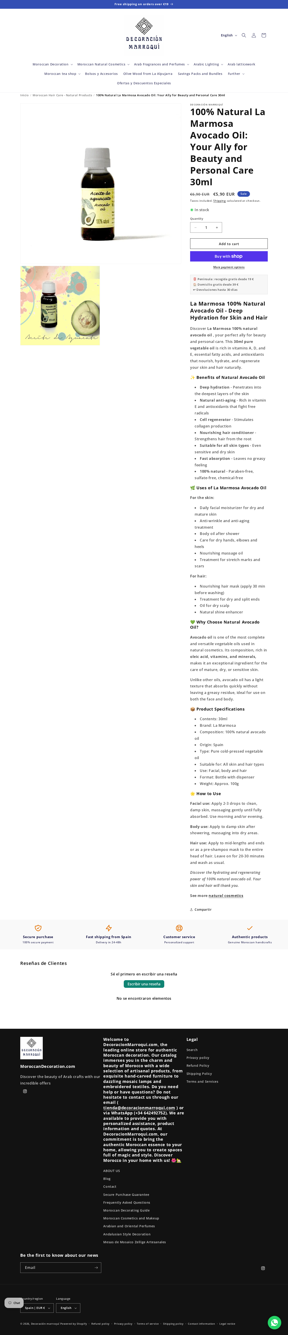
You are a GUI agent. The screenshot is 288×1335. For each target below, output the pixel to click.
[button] (52, 64)
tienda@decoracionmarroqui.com (139, 1107)
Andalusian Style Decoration (127, 1234)
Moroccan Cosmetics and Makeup (131, 1218)
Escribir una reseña (144, 984)
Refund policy (100, 1323)
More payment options (229, 267)
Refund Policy (198, 1065)
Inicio (24, 95)
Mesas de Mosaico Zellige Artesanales (134, 1242)
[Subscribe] (96, 1267)
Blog (106, 1178)
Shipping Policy (199, 1073)
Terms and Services (202, 1081)
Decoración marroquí (45, 1323)
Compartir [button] (203, 909)
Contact (109, 1186)
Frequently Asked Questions (126, 1202)
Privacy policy (198, 1057)
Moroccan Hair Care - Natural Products (62, 95)
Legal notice (227, 1323)
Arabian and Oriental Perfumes (129, 1226)
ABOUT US (111, 1171)
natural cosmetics (226, 895)
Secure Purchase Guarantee (126, 1194)
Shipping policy (173, 1323)
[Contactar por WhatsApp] (274, 1322)
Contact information (201, 1323)
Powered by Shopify (73, 1323)
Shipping (219, 201)
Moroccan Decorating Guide (126, 1210)
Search (192, 1050)
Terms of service (148, 1323)
